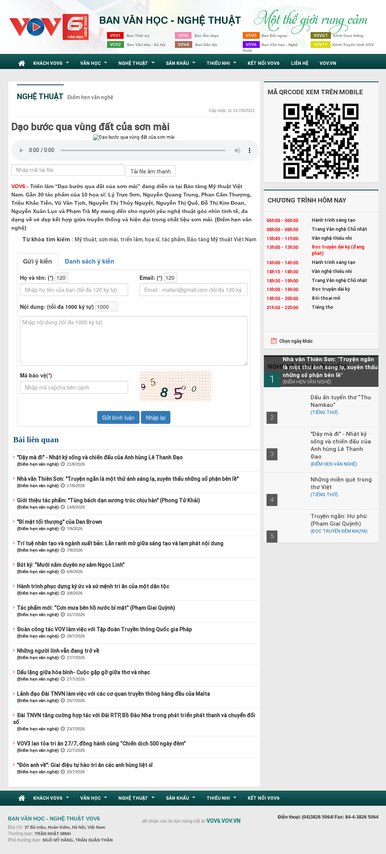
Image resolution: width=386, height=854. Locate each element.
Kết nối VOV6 (264, 63)
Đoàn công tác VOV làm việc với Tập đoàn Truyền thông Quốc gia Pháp (104, 629)
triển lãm (130, 239)
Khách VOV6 (52, 65)
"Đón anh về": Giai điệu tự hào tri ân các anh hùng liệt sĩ (85, 765)
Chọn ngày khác (296, 341)
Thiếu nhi (222, 65)
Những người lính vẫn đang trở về (58, 650)
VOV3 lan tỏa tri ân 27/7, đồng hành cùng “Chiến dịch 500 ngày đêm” (101, 743)
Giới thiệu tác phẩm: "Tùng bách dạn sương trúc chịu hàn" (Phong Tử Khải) (108, 500)
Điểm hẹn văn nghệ (90, 97)
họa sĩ (151, 239)
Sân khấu (181, 65)
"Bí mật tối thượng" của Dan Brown (59, 521)
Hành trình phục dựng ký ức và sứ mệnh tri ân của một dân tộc (93, 586)
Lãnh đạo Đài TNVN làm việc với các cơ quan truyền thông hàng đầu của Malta (113, 693)
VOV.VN (328, 63)
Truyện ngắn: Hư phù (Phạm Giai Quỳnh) (339, 519)
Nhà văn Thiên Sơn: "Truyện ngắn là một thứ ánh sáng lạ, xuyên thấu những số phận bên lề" (128, 478)
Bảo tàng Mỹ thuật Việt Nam (221, 239)
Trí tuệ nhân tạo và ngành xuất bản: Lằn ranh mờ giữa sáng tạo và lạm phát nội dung (120, 543)
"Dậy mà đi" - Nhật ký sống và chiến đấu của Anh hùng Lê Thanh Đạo (100, 457)
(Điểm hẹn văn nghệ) (38, 464)
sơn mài (108, 239)
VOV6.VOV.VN (223, 820)
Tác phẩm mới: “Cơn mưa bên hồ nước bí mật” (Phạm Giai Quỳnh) (96, 607)
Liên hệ (299, 63)
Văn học (94, 65)
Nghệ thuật (137, 65)
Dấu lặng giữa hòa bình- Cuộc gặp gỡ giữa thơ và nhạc (83, 672)
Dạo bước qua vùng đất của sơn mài (90, 127)
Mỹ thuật (85, 239)
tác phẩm (173, 239)
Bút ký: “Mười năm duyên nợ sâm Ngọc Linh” (71, 564)
